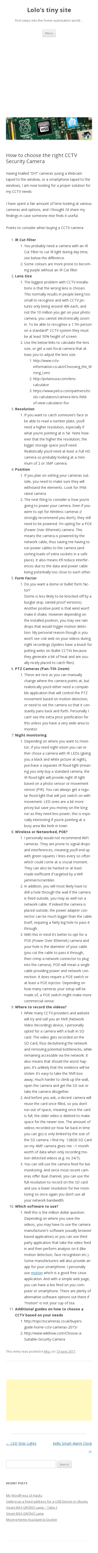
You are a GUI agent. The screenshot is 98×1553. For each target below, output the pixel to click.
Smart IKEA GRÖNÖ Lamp (25, 1513)
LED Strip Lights (21, 1443)
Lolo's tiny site (49, 10)
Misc (47, 1351)
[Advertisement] (49, 76)
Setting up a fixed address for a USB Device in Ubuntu (47, 1501)
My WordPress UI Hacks (24, 1495)
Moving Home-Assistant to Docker (31, 1519)
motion (37, 1272)
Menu (49, 33)
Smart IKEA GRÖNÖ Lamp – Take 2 (31, 1507)
